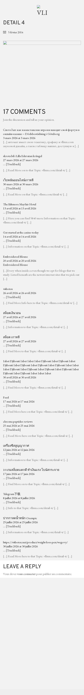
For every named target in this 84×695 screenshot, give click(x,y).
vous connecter (26, 574)
